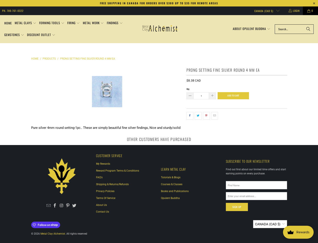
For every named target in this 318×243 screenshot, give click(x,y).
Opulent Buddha (170, 198)
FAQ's (99, 177)
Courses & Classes (171, 184)
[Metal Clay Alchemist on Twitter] (74, 206)
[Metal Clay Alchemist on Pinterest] (68, 206)
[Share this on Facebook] (189, 116)
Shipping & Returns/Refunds (112, 184)
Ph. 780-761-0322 (13, 11)
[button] (25, 23)
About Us (101, 205)
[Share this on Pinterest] (206, 116)
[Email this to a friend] (214, 116)
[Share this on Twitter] (198, 116)
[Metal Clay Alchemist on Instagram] (61, 206)
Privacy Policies (105, 191)
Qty (188, 89)
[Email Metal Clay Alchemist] (48, 206)
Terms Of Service (105, 198)
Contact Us (102, 211)
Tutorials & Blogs (170, 177)
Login (296, 11)
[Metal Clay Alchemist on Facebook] (55, 206)
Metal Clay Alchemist (52, 233)
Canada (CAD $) (264, 11)
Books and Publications (175, 191)
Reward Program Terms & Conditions (117, 170)
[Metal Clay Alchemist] (160, 29)
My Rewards (103, 163)
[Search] (308, 29)
